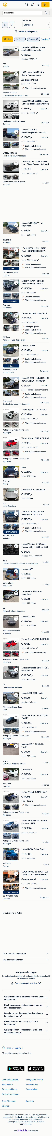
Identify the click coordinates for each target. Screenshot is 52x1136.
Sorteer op (26, 20)
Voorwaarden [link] (32, 1084)
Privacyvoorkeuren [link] (10, 1094)
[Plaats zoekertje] (45, 4)
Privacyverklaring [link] (9, 1089)
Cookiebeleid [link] (31, 1089)
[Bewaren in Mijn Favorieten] (16, 49)
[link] (5, 4)
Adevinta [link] (30, 1101)
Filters (9, 39)
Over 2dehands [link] (8, 1101)
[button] (33, 4)
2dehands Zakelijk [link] (10, 1079)
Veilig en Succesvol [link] (34, 1079)
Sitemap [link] (5, 1106)
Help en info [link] (7, 1084)
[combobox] (22, 13)
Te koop (32, 39)
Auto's (18, 39)
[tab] (5, 25)
